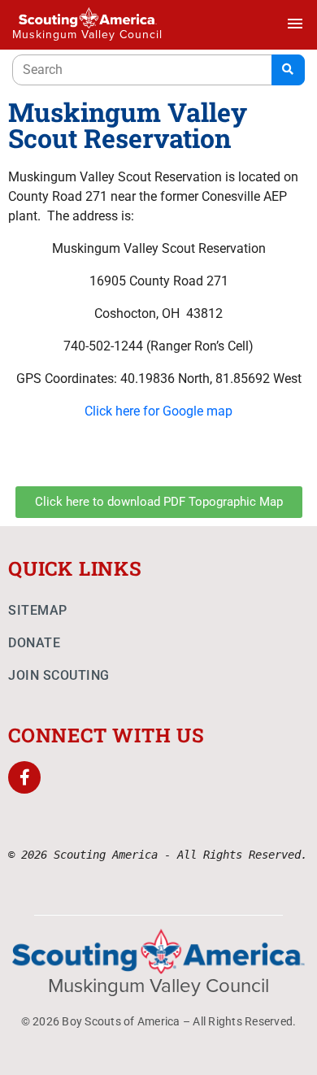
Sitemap (37, 610)
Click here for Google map (158, 411)
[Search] (288, 69)
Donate (34, 643)
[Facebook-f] (24, 777)
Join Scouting (59, 675)
